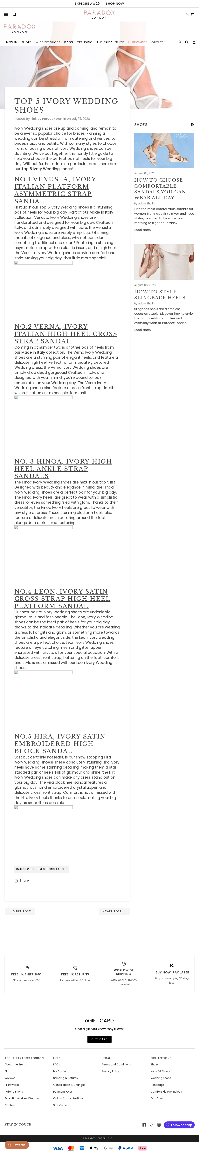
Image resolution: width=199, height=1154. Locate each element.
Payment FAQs (62, 1092)
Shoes (155, 1064)
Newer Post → (114, 911)
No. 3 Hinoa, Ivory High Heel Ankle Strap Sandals (63, 469)
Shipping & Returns (65, 1078)
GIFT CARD (99, 1039)
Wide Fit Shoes (160, 1071)
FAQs (56, 1064)
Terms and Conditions (116, 1064)
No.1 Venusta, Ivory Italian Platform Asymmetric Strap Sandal (55, 190)
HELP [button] (56, 1058)
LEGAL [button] (106, 1058)
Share (24, 880)
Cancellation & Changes (69, 1085)
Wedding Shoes (161, 1078)
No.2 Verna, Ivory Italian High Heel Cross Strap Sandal (65, 334)
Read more (142, 230)
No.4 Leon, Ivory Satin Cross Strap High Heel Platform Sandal (62, 599)
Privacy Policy (111, 1071)
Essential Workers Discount (22, 1098)
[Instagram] (159, 1125)
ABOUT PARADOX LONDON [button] (24, 1058)
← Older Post (19, 911)
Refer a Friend (14, 1092)
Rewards (19, 1145)
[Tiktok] (151, 1125)
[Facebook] (144, 1125)
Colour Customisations (68, 1098)
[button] (11, 42)
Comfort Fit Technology (166, 1092)
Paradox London (95, 1138)
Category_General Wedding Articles (41, 869)
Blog (7, 1071)
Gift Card (157, 1098)
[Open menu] (7, 15)
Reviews (10, 1078)
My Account (61, 1071)
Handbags (157, 1085)
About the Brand (15, 1064)
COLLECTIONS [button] (161, 1058)
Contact (10, 1105)
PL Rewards (12, 1085)
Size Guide (60, 1105)
